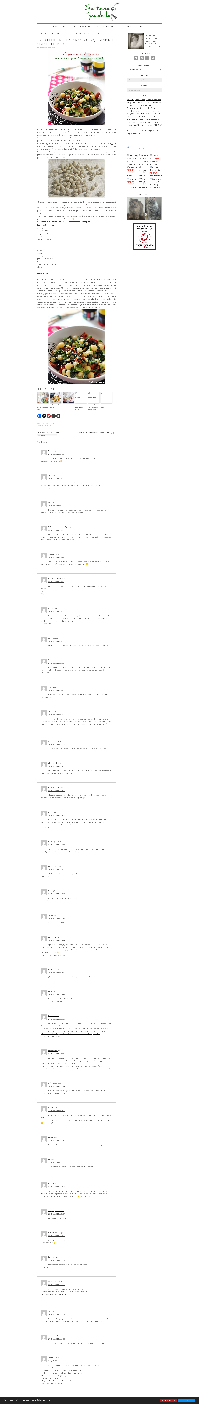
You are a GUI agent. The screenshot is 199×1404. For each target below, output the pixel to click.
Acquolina (52, 554)
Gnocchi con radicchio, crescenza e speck (42, 407)
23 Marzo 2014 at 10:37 (56, 1236)
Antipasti (130, 100)
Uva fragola (149, 130)
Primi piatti (52, 423)
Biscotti (142, 100)
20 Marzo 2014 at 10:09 (56, 715)
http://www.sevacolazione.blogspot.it (54, 1294)
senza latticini (135, 125)
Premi (136, 119)
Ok (187, 1400)
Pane (155, 114)
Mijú (49, 891)
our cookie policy (30, 1400)
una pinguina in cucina (56, 1211)
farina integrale (145, 105)
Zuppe (138, 133)
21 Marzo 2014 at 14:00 (56, 1162)
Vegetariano (131, 133)
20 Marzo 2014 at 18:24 (56, 940)
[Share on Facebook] (39, 416)
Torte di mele (131, 130)
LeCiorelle (51, 969)
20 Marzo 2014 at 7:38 (56, 454)
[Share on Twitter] (44, 416)
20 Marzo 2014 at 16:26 (56, 869)
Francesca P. (52, 937)
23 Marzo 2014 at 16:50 (56, 1285)
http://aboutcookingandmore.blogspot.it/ (56, 1381)
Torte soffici (140, 130)
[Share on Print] (53, 416)
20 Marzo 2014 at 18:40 (56, 973)
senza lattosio (145, 125)
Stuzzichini (154, 125)
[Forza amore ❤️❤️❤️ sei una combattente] (133, 183)
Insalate (134, 111)
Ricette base (156, 119)
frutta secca (142, 108)
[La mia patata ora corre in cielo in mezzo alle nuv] (144, 171)
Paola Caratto (53, 866)
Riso (138, 122)
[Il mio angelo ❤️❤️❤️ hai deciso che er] (133, 171)
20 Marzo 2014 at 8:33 (56, 478)
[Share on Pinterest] (49, 416)
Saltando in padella (99, 11)
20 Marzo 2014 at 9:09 (56, 582)
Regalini (149, 119)
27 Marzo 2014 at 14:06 (56, 1339)
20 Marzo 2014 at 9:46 (56, 690)
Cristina (51, 687)
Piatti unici (139, 116)
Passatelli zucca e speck (105, 406)
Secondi (143, 122)
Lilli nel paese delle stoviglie (58, 527)
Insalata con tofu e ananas (55, 406)
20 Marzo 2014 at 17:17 (56, 918)
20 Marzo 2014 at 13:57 (56, 815)
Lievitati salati (156, 111)
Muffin (137, 114)
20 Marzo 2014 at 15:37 (56, 845)
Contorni (143, 103)
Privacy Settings (168, 1400)
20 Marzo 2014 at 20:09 (56, 1019)
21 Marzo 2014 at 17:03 (56, 1187)
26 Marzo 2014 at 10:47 (56, 1314)
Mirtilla (50, 451)
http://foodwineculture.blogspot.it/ (53, 1376)
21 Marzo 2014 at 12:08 (56, 1111)
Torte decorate (143, 128)
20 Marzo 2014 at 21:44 (56, 1086)
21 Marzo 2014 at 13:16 (56, 1140)
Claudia (51, 1184)
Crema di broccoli (67, 405)
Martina (51, 812)
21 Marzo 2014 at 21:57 (56, 1214)
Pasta (46, 423)
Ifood (129, 111)
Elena (50, 991)
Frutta (135, 108)
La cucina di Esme (54, 578)
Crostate (155, 103)
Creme (149, 103)
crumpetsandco (54, 1336)
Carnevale (149, 100)
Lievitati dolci (147, 111)
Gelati (148, 108)
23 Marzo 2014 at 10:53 (56, 1260)
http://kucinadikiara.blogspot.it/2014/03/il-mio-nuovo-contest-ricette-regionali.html (70, 1034)
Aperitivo (136, 100)
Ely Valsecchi (53, 763)
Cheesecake (157, 100)
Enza (50, 1159)
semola (153, 122)
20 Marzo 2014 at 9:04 (56, 557)
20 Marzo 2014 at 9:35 (56, 663)
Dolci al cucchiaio (133, 105)
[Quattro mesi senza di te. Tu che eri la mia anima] (144, 160)
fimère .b (51, 1257)
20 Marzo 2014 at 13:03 (56, 766)
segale (148, 122)
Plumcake (130, 119)
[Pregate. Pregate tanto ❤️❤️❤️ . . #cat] (156, 171)
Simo (50, 475)
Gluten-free (154, 108)
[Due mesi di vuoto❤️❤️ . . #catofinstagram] (156, 160)
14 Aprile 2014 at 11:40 (56, 1361)
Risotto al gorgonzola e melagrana (79, 407)
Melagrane (131, 114)
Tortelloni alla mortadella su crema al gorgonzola (94, 407)
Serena (50, 711)
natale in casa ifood (146, 114)
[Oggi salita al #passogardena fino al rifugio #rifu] (156, 183)
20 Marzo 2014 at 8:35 (56, 530)
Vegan (155, 130)
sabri (50, 1311)
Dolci (159, 103)
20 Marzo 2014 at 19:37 (56, 994)
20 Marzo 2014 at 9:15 (56, 611)
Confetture (136, 103)
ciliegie (129, 103)
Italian (43, 435)
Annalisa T (52, 1358)
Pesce (133, 116)
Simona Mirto (53, 1051)
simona (51, 1107)
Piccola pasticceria (149, 116)
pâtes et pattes (53, 788)
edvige (50, 1137)
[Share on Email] (58, 416)
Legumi (139, 111)
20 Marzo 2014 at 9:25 (56, 641)
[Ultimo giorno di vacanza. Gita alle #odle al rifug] (144, 183)
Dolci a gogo (52, 842)
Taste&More (134, 128)
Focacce (130, 108)
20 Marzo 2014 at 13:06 (56, 791)
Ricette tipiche (132, 122)
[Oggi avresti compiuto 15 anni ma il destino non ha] (133, 160)
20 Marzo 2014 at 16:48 (56, 894)
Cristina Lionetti (53, 1233)
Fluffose (153, 105)
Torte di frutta (153, 128)
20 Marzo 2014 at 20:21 (56, 1054)
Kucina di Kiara (53, 1016)
